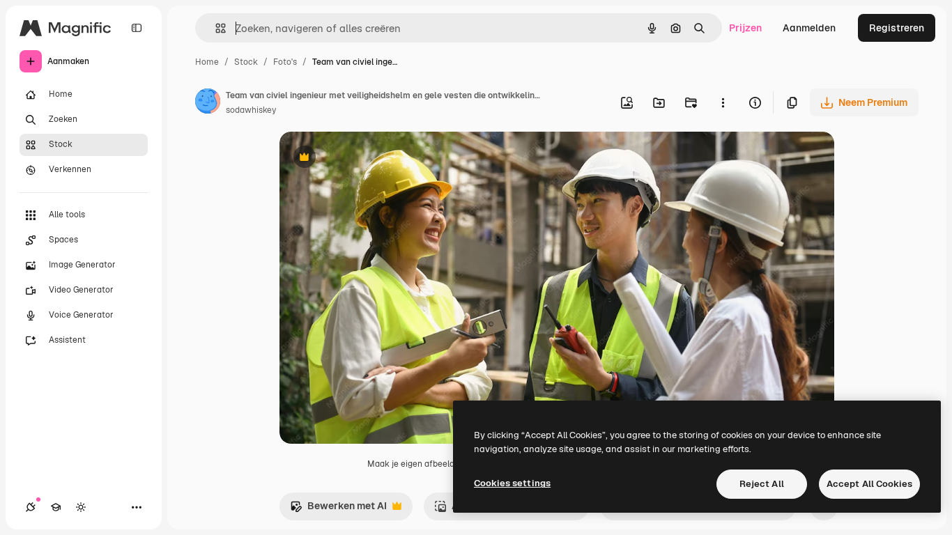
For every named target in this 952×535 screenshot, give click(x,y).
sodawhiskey (251, 110)
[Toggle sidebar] (136, 28)
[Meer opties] (723, 102)
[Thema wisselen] (81, 507)
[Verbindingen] (31, 507)
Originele (371, 158)
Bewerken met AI (338, 509)
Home (207, 62)
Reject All (761, 484)
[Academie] (56, 507)
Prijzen (745, 28)
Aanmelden (809, 28)
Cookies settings (512, 483)
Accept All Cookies (869, 484)
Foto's (285, 62)
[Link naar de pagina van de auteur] (207, 103)
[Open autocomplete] (215, 28)
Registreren (896, 28)
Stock (246, 62)
